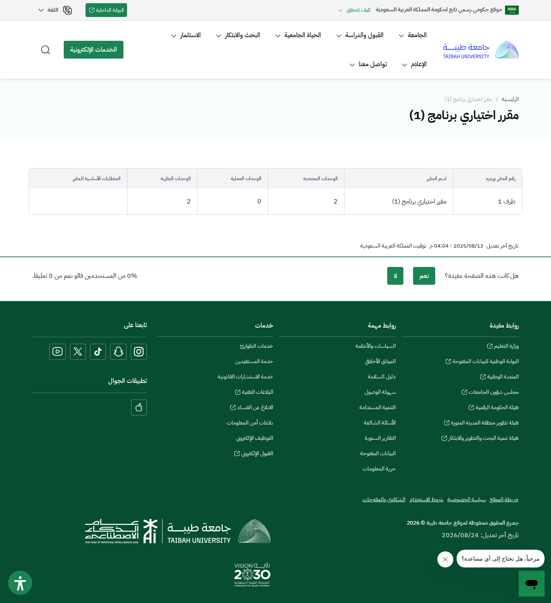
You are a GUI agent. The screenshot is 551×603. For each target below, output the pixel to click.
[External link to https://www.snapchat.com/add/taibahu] (118, 352)
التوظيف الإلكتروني (254, 438)
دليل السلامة (382, 376)
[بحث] (45, 49)
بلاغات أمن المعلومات (250, 422)
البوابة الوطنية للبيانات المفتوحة (485, 362)
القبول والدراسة (364, 35)
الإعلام (419, 64)
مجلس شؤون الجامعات (493, 393)
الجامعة (417, 35)
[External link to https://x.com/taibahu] (78, 352)
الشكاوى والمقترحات (384, 499)
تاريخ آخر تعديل (502, 246)
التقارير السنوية (380, 438)
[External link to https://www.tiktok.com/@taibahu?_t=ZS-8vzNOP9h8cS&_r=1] (98, 352)
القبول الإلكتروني (257, 454)
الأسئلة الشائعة (380, 422)
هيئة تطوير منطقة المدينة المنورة (484, 423)
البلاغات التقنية (257, 393)
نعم (424, 276)
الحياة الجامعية (302, 35)
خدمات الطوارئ (256, 346)
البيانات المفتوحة (378, 453)
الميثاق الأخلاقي (380, 361)
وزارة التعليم (506, 347)
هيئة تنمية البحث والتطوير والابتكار (483, 439)
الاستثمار (190, 35)
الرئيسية (510, 99)
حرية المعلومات (379, 468)
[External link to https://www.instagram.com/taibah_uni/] (139, 352)
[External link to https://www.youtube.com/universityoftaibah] (57, 352)
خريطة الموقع (504, 499)
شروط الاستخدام (426, 499)
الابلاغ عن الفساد (255, 408)
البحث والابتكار (242, 35)
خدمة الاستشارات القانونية (245, 376)
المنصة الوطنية (502, 377)
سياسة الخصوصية (466, 499)
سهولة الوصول (380, 392)
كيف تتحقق (358, 10)
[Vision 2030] (252, 574)
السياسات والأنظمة (375, 346)
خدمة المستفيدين (254, 361)
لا (395, 276)
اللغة (53, 10)
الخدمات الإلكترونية (96, 52)
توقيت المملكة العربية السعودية (393, 246)
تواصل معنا (373, 64)
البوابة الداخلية (111, 11)
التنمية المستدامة (377, 407)
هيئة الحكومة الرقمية (497, 408)
